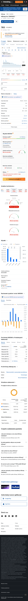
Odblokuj (23, 79)
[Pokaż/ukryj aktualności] (9, 48)
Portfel (2, 528)
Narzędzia (3, 531)
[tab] (8, 191)
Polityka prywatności (5, 587)
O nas (16, 523)
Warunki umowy (4, 583)
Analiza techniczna (7, 186)
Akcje (2, 5)
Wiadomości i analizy (18, 41)
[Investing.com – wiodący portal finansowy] (8, 2)
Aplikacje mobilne (5, 526)
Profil (7, 44)
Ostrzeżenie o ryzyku (5, 592)
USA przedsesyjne (14, 5)
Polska (7, 5)
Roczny (3, 300)
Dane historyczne (19, 44)
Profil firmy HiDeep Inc (8, 366)
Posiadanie (12, 44)
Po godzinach (23, 5)
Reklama (17, 526)
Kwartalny (8, 300)
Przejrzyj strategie (8, 36)
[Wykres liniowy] (4, 48)
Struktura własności (7, 382)
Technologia (24, 374)
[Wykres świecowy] (2, 48)
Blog (2, 523)
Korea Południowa (22, 377)
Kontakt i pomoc (18, 528)
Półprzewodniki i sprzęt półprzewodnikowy (16, 372)
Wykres (9, 41)
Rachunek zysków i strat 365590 (12, 293)
